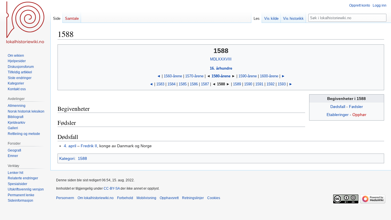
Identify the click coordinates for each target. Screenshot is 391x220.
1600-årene (269, 76)
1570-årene (194, 76)
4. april (70, 146)
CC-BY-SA (112, 188)
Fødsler (356, 106)
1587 (205, 84)
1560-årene (173, 76)
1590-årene (247, 76)
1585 (183, 84)
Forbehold (125, 198)
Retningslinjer (193, 198)
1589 (237, 84)
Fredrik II (89, 146)
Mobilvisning (146, 198)
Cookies (213, 198)
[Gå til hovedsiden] (25, 23)
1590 (248, 84)
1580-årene (221, 76)
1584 (171, 84)
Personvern (65, 198)
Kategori (66, 158)
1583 (160, 84)
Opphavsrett (169, 198)
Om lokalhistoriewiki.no (96, 198)
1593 (282, 84)
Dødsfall (337, 106)
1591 (259, 84)
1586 (194, 84)
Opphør (359, 114)
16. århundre (221, 68)
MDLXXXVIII (221, 59)
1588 (82, 158)
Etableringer (338, 114)
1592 (270, 84)
